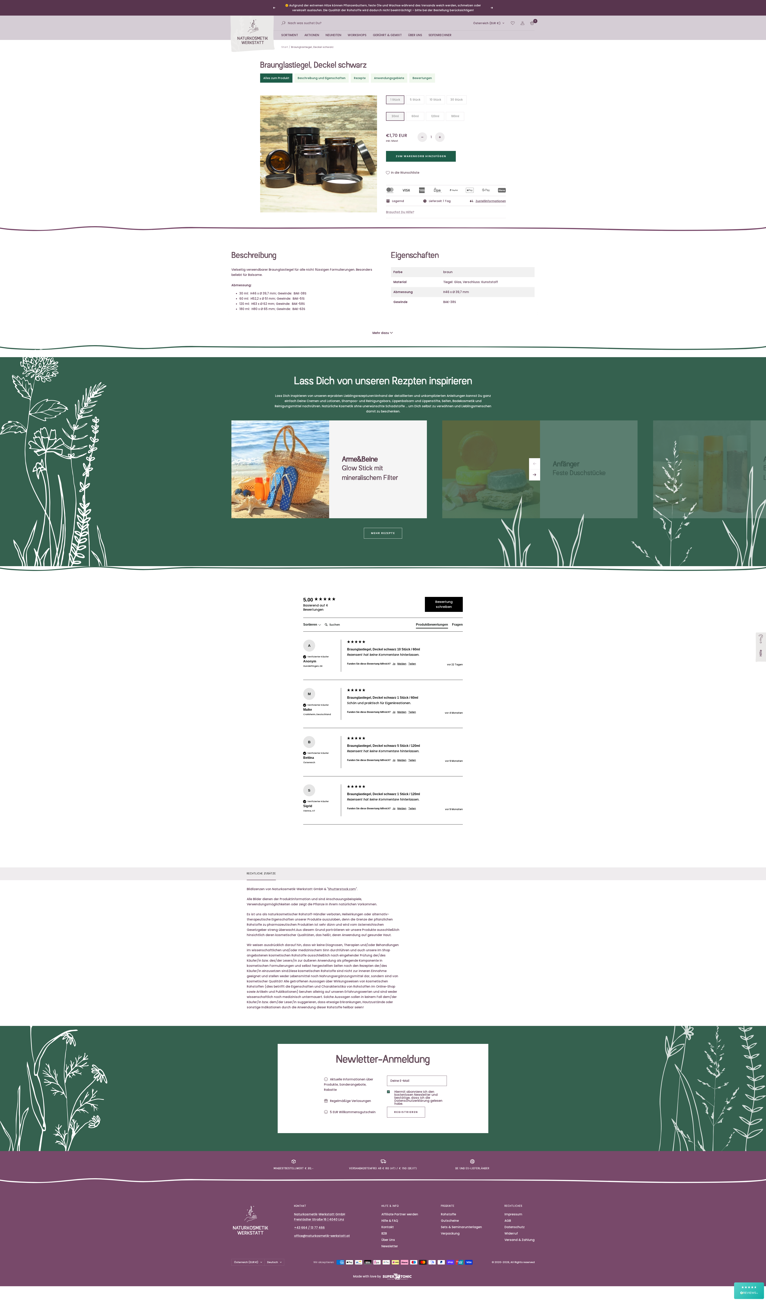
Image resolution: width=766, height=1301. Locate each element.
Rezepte (360, 73)
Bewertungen (422, 73)
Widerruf (511, 1229)
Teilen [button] (412, 659)
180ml (455, 111)
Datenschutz (514, 1222)
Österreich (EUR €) (486, 18)
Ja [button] (394, 659)
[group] (324, 594)
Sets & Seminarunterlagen (461, 1222)
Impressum (513, 1209)
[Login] (522, 18)
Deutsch (272, 1257)
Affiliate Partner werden (399, 1209)
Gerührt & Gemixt (387, 30)
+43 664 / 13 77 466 (309, 1223)
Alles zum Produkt (276, 73)
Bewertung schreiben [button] (444, 599)
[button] (749, 1290)
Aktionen (311, 30)
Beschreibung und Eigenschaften (321, 73)
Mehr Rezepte (383, 528)
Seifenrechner (439, 30)
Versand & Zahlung (519, 1235)
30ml (395, 111)
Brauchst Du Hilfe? (400, 207)
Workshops (357, 30)
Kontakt (387, 1222)
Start (284, 42)
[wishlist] (512, 18)
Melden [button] (401, 659)
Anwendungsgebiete (389, 73)
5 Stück (415, 95)
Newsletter (389, 1241)
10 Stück (435, 95)
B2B (384, 1229)
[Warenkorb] (532, 18)
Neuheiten (333, 30)
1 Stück (395, 95)
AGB (507, 1216)
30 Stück (456, 95)
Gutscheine (450, 1216)
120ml (435, 111)
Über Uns (415, 30)
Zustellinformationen (491, 196)
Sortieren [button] (310, 619)
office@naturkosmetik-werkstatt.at (322, 1231)
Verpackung (450, 1229)
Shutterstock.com (342, 884)
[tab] (432, 621)
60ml (415, 111)
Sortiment (289, 30)
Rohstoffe (448, 1209)
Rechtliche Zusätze (261, 869)
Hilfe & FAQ (389, 1216)
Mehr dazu (380, 328)
